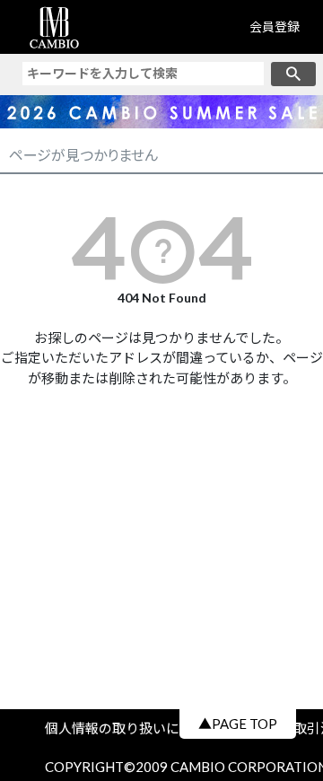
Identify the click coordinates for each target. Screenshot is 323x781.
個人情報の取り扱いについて (139, 728)
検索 (293, 74)
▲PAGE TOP (237, 723)
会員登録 (274, 26)
